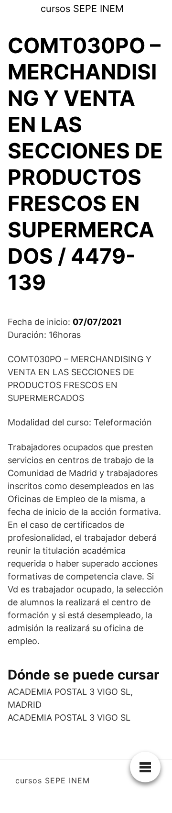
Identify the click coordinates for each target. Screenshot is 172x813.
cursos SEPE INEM (82, 8)
